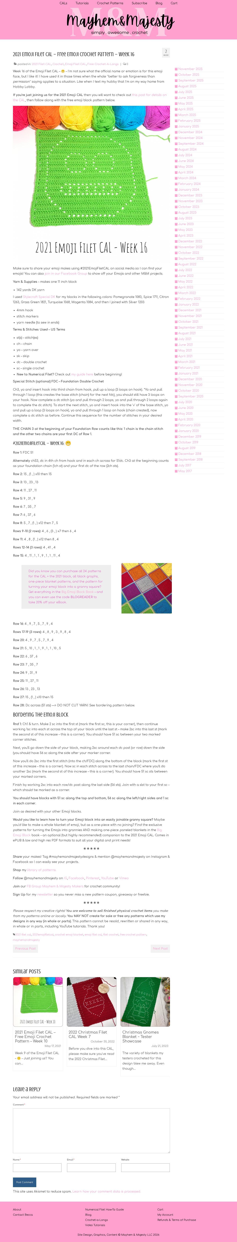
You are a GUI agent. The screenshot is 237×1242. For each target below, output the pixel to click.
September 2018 (190, 459)
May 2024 (185, 166)
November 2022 (190, 247)
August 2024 (187, 149)
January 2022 (188, 304)
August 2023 (187, 212)
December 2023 (190, 195)
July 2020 (185, 402)
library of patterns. (41, 870)
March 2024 (187, 178)
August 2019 (187, 448)
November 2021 (190, 316)
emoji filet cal (93, 934)
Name (17, 1160)
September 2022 (190, 258)
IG (65, 878)
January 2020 (188, 431)
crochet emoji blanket (69, 934)
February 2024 (189, 184)
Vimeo (124, 878)
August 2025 (187, 86)
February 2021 (189, 367)
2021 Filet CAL (41, 64)
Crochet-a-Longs (96, 1220)
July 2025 (185, 92)
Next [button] (166, 1028)
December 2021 (189, 310)
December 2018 (189, 454)
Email (70, 1160)
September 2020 (190, 396)
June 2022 (185, 276)
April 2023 (185, 235)
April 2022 (185, 287)
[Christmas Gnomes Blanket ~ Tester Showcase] (91, 1002)
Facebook (76, 878)
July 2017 (184, 465)
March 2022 (187, 293)
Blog (88, 1214)
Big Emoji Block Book (77, 592)
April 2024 (185, 172)
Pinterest (92, 878)
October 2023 (188, 207)
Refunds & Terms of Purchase (176, 1220)
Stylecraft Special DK (39, 297)
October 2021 (188, 322)
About (17, 1209)
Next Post (160, 948)
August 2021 (187, 333)
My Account (165, 1214)
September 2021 (190, 327)
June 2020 (185, 408)
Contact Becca (23, 1214)
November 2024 (190, 138)
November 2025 (190, 69)
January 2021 (188, 373)
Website (125, 1160)
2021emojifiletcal (43, 934)
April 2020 (185, 419)
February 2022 (189, 299)
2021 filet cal (23, 934)
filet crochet (111, 934)
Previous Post (25, 948)
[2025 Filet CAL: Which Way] (145, 1002)
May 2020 (185, 413)
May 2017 (185, 471)
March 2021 (186, 362)
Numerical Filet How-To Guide (104, 1209)
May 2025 (185, 103)
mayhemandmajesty (26, 940)
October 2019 (188, 442)
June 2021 (185, 344)
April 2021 (185, 356)
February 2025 (189, 120)
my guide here (82, 374)
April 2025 (185, 109)
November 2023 (190, 201)
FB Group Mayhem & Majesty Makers (55, 886)
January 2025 (188, 126)
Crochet (58, 64)
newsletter (45, 894)
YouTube (107, 878)
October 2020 (188, 390)
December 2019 (189, 436)
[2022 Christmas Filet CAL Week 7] (38, 1002)
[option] (38, 1023)
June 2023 (186, 224)
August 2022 (187, 264)
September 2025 (190, 80)
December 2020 (190, 379)
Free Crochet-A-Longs (103, 64)
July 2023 (185, 218)
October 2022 (188, 253)
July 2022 (185, 270)
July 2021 (184, 339)
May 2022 (185, 281)
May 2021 (185, 350)
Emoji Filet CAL (75, 64)
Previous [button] (16, 1028)
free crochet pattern (133, 934)
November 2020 (190, 385)
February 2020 (189, 425)
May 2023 (185, 230)
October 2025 (188, 75)
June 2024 (186, 161)
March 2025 (187, 115)
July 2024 (185, 155)
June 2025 (186, 98)
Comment (19, 1105)
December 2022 (190, 241)
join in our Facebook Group (66, 273)
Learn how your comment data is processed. (106, 1191)
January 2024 (188, 189)
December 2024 (190, 132)
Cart (160, 1209)
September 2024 (191, 143)
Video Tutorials (95, 1225)
